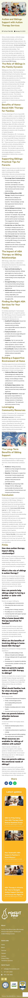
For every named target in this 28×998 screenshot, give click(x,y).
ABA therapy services (8, 417)
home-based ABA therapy (9, 61)
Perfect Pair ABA (10, 534)
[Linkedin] (5, 979)
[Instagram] (2, 979)
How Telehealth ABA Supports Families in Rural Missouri (12, 855)
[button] (6, 783)
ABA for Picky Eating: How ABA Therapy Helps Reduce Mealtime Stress (14, 820)
